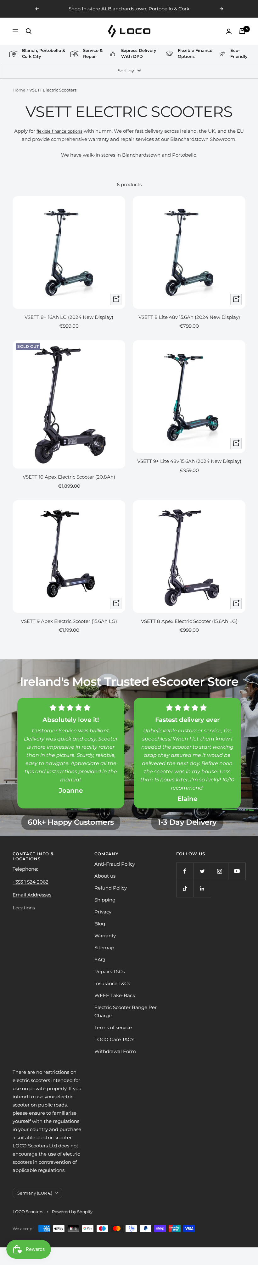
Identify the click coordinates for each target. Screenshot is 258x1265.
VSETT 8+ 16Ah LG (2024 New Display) (69, 317)
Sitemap (104, 948)
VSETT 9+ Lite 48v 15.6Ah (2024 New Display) (189, 461)
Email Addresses (32, 895)
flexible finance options (59, 131)
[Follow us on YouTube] (236, 871)
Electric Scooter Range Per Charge (125, 1011)
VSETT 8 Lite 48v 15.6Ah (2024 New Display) (189, 317)
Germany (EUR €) (34, 1193)
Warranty (105, 936)
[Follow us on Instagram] (219, 871)
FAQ (99, 960)
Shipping (104, 900)
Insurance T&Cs (112, 983)
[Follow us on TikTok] (185, 888)
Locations (24, 908)
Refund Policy (110, 888)
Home (19, 89)
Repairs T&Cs (109, 971)
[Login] (229, 31)
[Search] (28, 31)
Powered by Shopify (72, 1211)
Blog (99, 924)
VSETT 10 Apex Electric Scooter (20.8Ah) (69, 477)
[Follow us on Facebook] (185, 871)
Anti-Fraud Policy (114, 864)
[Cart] (242, 31)
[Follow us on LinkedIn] (202, 888)
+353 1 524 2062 (30, 882)
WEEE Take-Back (114, 995)
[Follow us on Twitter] (202, 871)
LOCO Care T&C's (114, 1039)
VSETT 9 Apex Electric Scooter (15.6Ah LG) (69, 621)
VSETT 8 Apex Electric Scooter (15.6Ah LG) (189, 621)
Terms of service (113, 1027)
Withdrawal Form (115, 1051)
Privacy (102, 912)
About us (104, 876)
